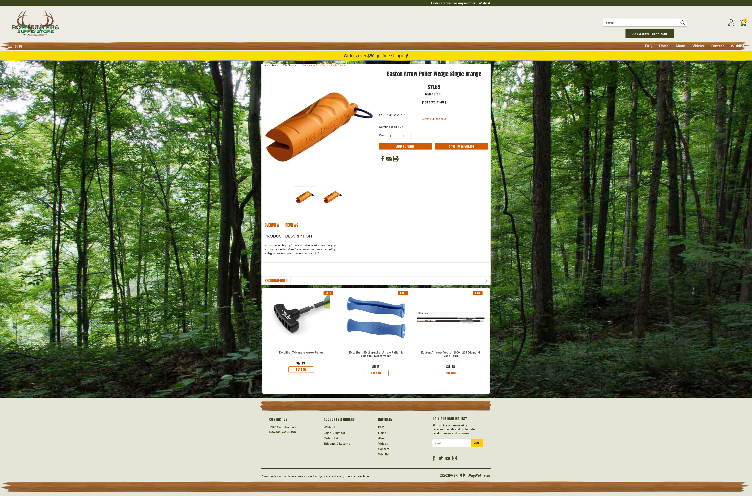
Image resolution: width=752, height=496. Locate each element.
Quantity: (385, 135)
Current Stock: (391, 126)
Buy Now (301, 369)
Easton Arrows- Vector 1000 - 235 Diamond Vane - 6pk (450, 354)
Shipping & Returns (337, 443)
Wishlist (484, 3)
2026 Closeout (290, 65)
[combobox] (645, 22)
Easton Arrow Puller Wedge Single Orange (323, 65)
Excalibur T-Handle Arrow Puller (301, 352)
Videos (698, 46)
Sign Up (340, 432)
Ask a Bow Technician (649, 33)
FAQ (648, 46)
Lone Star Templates (356, 476)
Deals (275, 65)
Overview (272, 225)
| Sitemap (301, 476)
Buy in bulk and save (434, 118)
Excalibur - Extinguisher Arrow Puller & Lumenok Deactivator (376, 354)
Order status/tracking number (453, 3)
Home (664, 46)
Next (371, 127)
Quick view (301, 318)
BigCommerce (325, 476)
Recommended (276, 280)
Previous (266, 127)
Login (327, 432)
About (680, 46)
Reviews (291, 225)
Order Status (333, 438)
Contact (717, 46)
